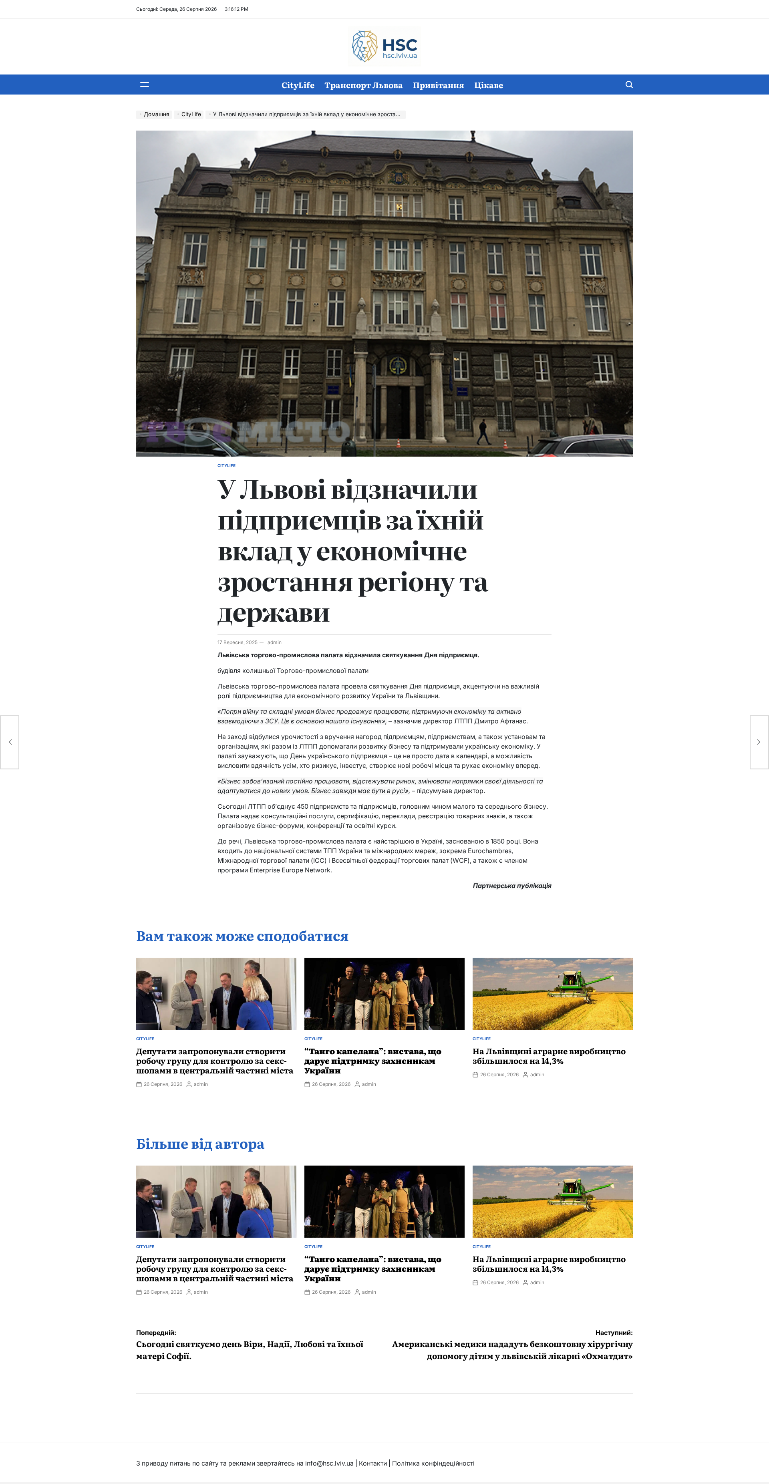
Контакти (373, 1463)
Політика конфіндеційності (433, 1463)
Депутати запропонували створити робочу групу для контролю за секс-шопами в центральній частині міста (215, 1060)
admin (275, 642)
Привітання (438, 85)
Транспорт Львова (363, 85)
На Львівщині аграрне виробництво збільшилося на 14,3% (549, 1055)
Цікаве (488, 85)
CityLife (298, 85)
